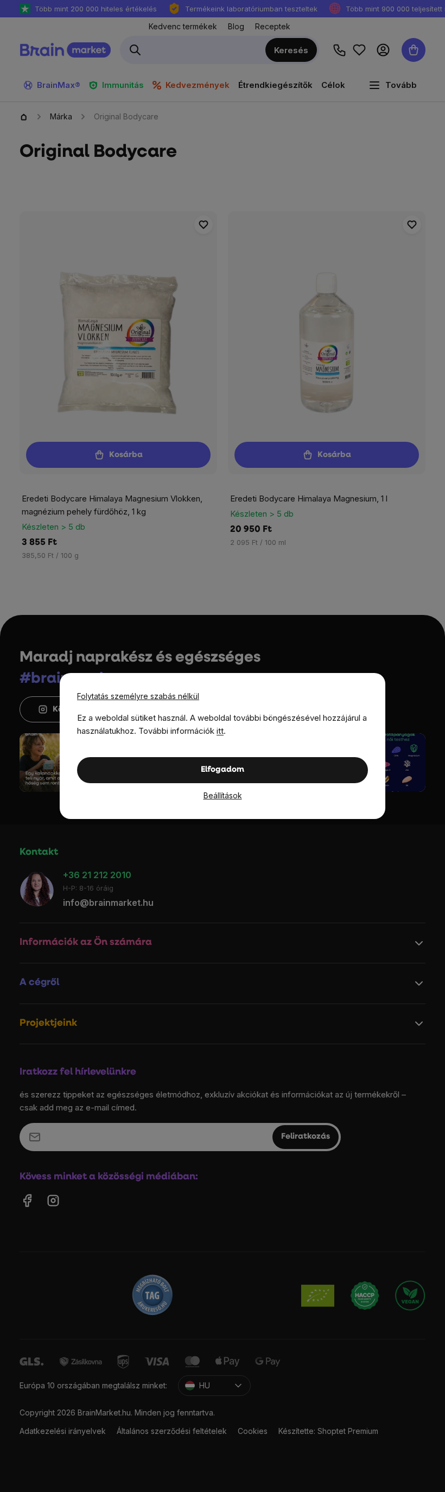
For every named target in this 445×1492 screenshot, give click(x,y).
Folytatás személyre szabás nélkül (138, 696)
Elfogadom (222, 770)
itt (220, 731)
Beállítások (223, 795)
